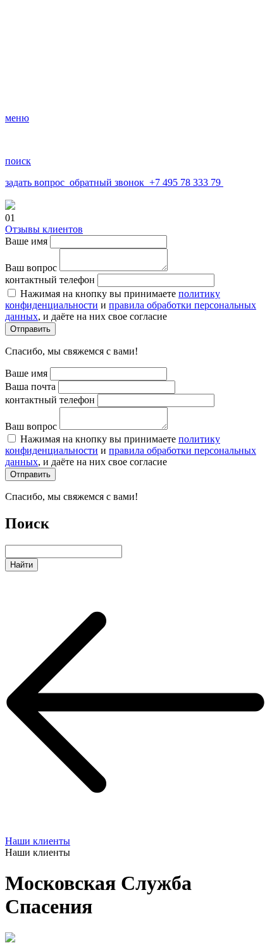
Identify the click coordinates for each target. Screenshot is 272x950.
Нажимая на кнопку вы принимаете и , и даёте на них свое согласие (130, 305)
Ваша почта (30, 386)
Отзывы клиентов (44, 229)
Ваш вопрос (31, 267)
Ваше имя (26, 241)
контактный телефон (50, 279)
